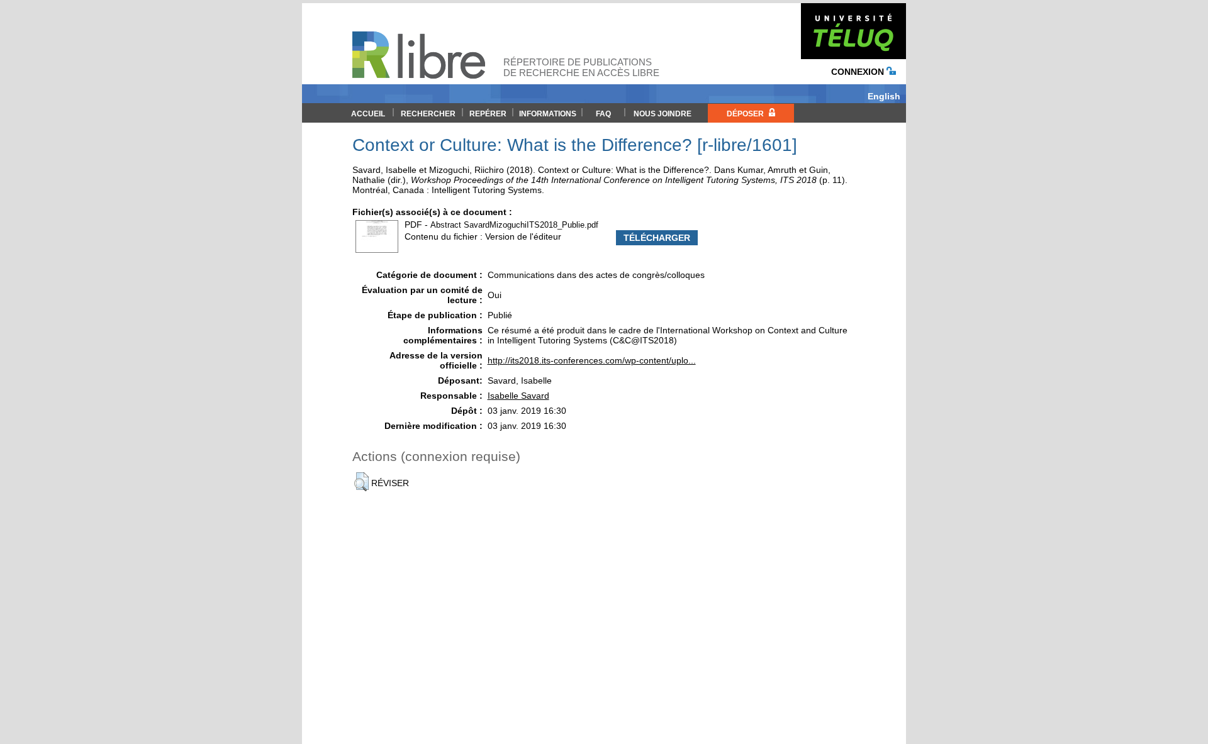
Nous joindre (662, 113)
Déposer (746, 113)
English (884, 96)
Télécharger (657, 238)
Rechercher (428, 113)
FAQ (603, 113)
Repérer (487, 113)
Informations (547, 113)
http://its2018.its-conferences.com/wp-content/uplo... (592, 360)
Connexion (858, 72)
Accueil (368, 113)
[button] (361, 481)
